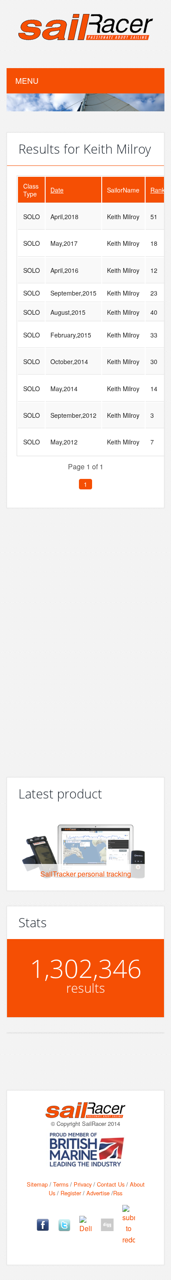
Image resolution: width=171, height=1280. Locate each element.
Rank (157, 190)
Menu (27, 80)
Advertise (98, 1193)
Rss (117, 1193)
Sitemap (37, 1184)
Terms (60, 1184)
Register (71, 1193)
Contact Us (111, 1184)
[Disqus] (85, 639)
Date (57, 190)
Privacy (83, 1184)
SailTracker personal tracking (85, 874)
